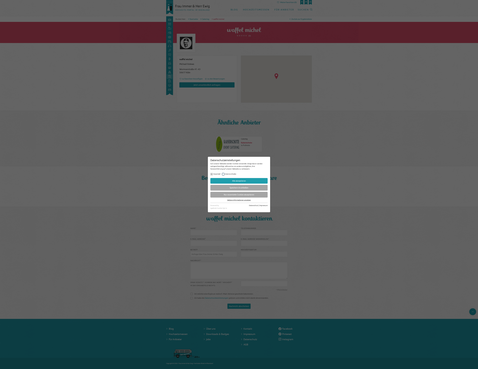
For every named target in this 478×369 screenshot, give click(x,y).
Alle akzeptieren (239, 181)
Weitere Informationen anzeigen (239, 200)
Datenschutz (253, 205)
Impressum (264, 205)
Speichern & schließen (239, 187)
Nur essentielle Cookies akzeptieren (239, 194)
